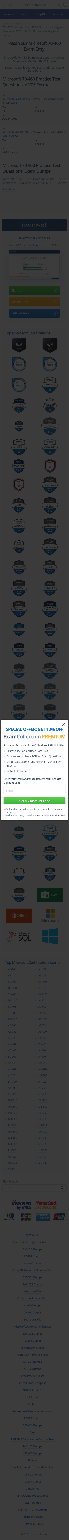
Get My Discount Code (34, 801)
